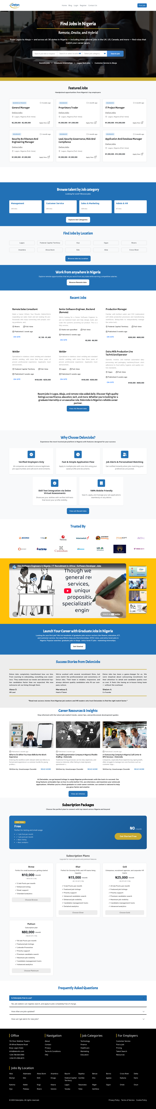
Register (83, 5)
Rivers (39, 1089)
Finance (84, 1044)
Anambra (54, 1073)
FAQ (46, 1055)
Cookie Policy (141, 1100)
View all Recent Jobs (78, 511)
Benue (94, 1073)
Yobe (80, 1089)
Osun (136, 1085)
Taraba (67, 1089)
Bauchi (67, 1073)
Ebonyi (12, 1078)
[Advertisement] (78, 174)
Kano (136, 1078)
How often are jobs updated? (23, 1011)
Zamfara (95, 1089)
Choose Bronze (31, 900)
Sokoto (53, 1089)
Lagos (67, 1085)
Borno (108, 1073)
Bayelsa (81, 1073)
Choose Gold (124, 912)
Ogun (108, 1085)
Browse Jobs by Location (78, 258)
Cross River (124, 1073)
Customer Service (123, 1041)
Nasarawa (82, 1085)
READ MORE (46, 769)
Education (85, 1055)
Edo (24, 1078)
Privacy (48, 1048)
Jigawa (108, 1078)
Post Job (142, 5)
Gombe (81, 1078)
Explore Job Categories (78, 220)
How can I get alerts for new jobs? (25, 1019)
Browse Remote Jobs (78, 282)
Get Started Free (128, 836)
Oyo (11, 1089)
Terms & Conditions (53, 1051)
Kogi (39, 1085)
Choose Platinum (31, 970)
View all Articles (78, 794)
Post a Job (120, 1044)
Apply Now (43, 123)
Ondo (122, 1085)
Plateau (26, 1089)
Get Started (78, 646)
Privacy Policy (114, 1100)
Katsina (12, 1085)
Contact (48, 1044)
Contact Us (92, 5)
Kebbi (25, 1085)
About (47, 1041)
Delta (136, 1073)
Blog (70, 5)
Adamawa (27, 1073)
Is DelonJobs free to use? (21, 998)
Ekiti (38, 1078)
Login (76, 5)
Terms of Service (127, 1100)
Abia (11, 1073)
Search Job (115, 53)
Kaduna (123, 1078)
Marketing (85, 1051)
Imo (93, 1078)
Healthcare (85, 1048)
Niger (94, 1085)
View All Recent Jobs (78, 408)
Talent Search (121, 1051)
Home (64, 5)
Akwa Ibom (41, 1073)
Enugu (53, 1078)
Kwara (53, 1085)
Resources (120, 1055)
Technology (85, 1041)
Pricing (119, 1048)
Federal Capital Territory (71, 1079)
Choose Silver (78, 912)
